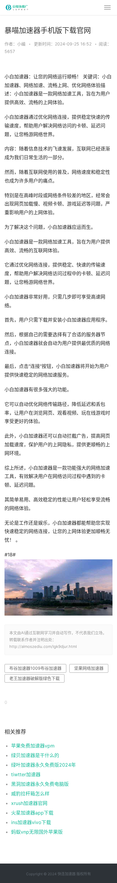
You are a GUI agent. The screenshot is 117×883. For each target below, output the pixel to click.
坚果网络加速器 (89, 668)
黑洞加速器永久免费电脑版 (40, 784)
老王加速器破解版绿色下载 (34, 678)
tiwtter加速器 (25, 774)
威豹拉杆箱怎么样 (30, 794)
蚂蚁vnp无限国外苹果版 (37, 832)
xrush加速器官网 (29, 803)
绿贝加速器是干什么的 (35, 755)
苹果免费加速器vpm (33, 746)
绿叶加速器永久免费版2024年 (43, 765)
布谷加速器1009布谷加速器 (35, 668)
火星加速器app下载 (32, 813)
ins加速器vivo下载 (31, 822)
